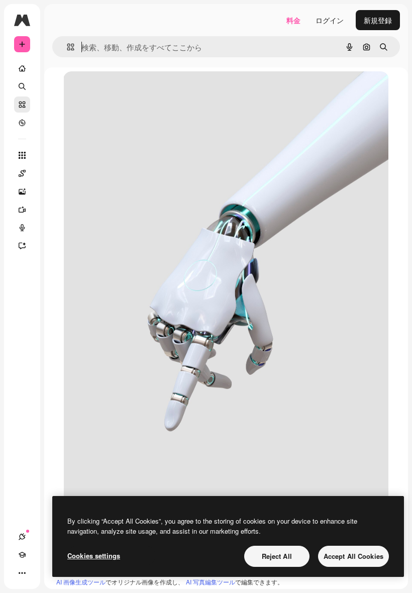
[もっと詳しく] (22, 123)
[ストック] (22, 104)
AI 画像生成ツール (81, 581)
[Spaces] (22, 173)
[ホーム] (22, 68)
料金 (293, 20)
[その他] (22, 573)
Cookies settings (93, 555)
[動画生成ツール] (22, 210)
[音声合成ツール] (22, 228)
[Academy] (22, 555)
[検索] (22, 86)
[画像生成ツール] (22, 191)
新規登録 (378, 20)
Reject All (277, 556)
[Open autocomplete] (66, 47)
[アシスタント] (22, 246)
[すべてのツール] (22, 155)
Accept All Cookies (353, 556)
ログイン (330, 20)
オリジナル (132, 90)
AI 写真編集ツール (210, 581)
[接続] (22, 537)
